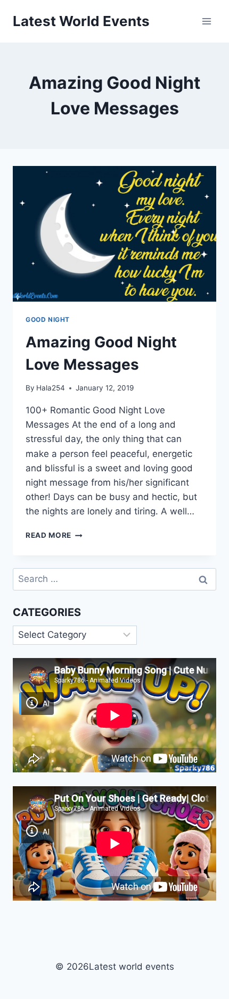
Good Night (48, 319)
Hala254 (50, 388)
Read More (54, 535)
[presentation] (114, 234)
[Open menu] (206, 21)
